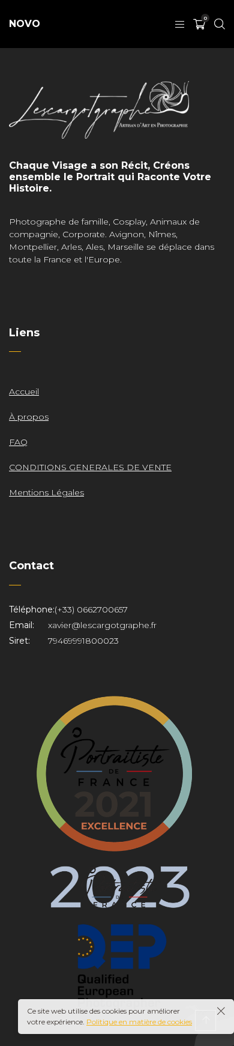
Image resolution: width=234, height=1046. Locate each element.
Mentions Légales (46, 492)
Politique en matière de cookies (139, 1021)
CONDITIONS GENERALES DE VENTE (90, 467)
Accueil (24, 391)
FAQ (18, 442)
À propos (29, 416)
